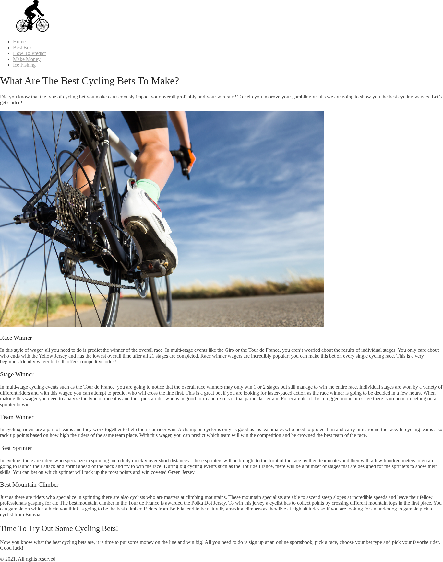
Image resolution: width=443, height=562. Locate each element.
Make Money (27, 59)
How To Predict (29, 53)
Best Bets (22, 47)
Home (19, 41)
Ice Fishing (24, 65)
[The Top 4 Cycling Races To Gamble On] (32, 30)
